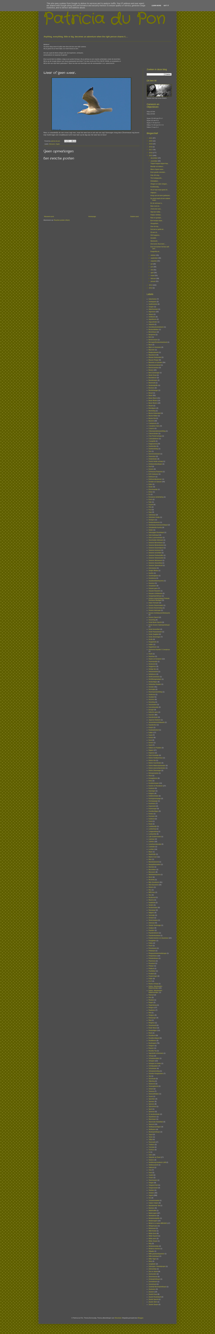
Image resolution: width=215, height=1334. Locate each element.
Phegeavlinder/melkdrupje (157, 953)
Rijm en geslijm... (156, 218)
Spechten (152, 1099)
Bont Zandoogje (154, 373)
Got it (166, 5)
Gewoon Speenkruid (155, 565)
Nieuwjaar (152, 910)
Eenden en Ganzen (155, 482)
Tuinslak (151, 1147)
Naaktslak (152, 902)
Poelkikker (152, 971)
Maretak (151, 867)
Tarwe (151, 1137)
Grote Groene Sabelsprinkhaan (159, 625)
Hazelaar (152, 656)
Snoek (151, 1096)
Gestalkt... (153, 238)
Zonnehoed (152, 1284)
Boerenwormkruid (155, 365)
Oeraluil (151, 918)
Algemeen (152, 312)
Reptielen (152, 1010)
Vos (150, 1198)
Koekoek (152, 788)
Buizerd (151, 421)
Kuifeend (152, 819)
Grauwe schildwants (155, 593)
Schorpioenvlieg (154, 1071)
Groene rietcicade (155, 610)
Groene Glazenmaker (156, 605)
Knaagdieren (153, 778)
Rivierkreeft (152, 1025)
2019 (151, 144)
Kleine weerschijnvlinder (157, 768)
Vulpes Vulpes (153, 1203)
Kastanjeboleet (154, 730)
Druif (150, 466)
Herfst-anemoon (154, 677)
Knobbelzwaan (154, 783)
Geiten (151, 530)
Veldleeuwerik (153, 1165)
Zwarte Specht (153, 1299)
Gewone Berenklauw (156, 543)
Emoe (151, 492)
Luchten (151, 849)
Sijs (150, 1076)
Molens (151, 887)
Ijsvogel (151, 710)
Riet (150, 1013)
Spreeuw (152, 1111)
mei (152, 270)
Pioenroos (152, 961)
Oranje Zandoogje (155, 925)
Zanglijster (152, 1264)
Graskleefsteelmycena (156, 581)
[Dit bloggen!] (68, 141)
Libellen (151, 841)
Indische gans (153, 712)
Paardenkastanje (154, 935)
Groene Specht (154, 617)
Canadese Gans (154, 426)
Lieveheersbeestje (155, 844)
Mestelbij (152, 880)
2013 (151, 288)
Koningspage (153, 801)
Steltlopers (152, 1129)
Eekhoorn (152, 477)
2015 (151, 155)
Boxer (151, 395)
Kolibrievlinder (153, 796)
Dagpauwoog (153, 444)
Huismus (152, 699)
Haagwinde (152, 642)
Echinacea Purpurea (155, 471)
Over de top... (154, 226)
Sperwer (151, 1101)
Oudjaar (151, 928)
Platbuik (151, 968)
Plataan (151, 966)
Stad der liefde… (156, 212)
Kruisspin (152, 816)
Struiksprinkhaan (154, 1132)
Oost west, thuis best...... (158, 244)
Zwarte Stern (153, 1302)
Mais (150, 859)
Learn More (156, 5)
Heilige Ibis (152, 669)
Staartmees (152, 1117)
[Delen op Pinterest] (75, 141)
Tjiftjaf (151, 1139)
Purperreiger (153, 976)
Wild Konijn (152, 1231)
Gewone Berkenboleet (156, 545)
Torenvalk (152, 1142)
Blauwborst (152, 355)
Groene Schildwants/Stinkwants (159, 613)
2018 (151, 147)
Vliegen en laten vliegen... (159, 184)
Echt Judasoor (153, 474)
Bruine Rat (152, 418)
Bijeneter (152, 350)
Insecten (151, 715)
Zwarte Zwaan (153, 1304)
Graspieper (152, 586)
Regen (151, 1002)
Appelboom (152, 319)
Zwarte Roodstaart (155, 1297)
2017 (151, 150)
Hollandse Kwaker (155, 684)
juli (152, 264)
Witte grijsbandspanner (156, 1254)
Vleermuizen (153, 1180)
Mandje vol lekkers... (157, 166)
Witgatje (151, 1251)
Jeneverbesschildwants (156, 722)
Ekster (151, 487)
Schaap (151, 1056)
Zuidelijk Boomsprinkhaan (157, 1287)
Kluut (150, 776)
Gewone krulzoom (155, 550)
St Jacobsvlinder (154, 1114)
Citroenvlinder (153, 433)
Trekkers (151, 1144)
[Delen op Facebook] (72, 141)
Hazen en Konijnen (155, 659)
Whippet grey (153, 1226)
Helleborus (152, 674)
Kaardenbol (153, 725)
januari (153, 281)
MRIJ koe (152, 892)
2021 (151, 138)
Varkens (151, 1160)
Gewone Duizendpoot (156, 548)
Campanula (153, 423)
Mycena (151, 900)
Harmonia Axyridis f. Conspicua (159, 649)
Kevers (151, 743)
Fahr (150, 502)
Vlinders (151, 1193)
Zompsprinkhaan (154, 1279)
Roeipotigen (153, 1030)
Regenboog (153, 1005)
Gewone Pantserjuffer (156, 555)
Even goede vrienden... (158, 172)
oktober (153, 255)
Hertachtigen (153, 682)
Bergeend (152, 334)
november (154, 161)
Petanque (152, 951)
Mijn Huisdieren (154, 882)
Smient (151, 1089)
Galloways (152, 515)
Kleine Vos (152, 760)
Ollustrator (118, 1318)
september (154, 258)
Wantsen (152, 1208)
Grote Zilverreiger (154, 637)
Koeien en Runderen (156, 786)
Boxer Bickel (153, 400)
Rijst (150, 1020)
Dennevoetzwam (154, 454)
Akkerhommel (153, 309)
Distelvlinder (153, 459)
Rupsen (151, 1048)
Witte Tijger (152, 1259)
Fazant (151, 504)
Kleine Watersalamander (157, 765)
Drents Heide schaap (156, 461)
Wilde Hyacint (153, 1236)
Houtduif (151, 697)
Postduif (151, 973)
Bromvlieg (152, 411)
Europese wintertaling (156, 497)
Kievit (150, 745)
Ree (150, 997)
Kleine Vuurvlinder (155, 763)
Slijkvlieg (152, 1081)
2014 (151, 285)
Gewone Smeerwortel (156, 558)
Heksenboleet (153, 671)
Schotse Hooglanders (156, 1073)
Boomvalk (152, 383)
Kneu (150, 781)
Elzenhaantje (153, 489)
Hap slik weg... (155, 175)
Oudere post (134, 216)
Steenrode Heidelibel (156, 1122)
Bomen (151, 370)
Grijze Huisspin (154, 603)
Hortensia (152, 694)
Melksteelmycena (154, 874)
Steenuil (151, 1124)
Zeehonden (152, 1274)
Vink (150, 1170)
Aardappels (152, 302)
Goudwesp (152, 578)
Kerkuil (151, 737)
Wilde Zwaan (153, 1241)
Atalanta (151, 324)
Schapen (152, 1061)
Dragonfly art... (155, 251)
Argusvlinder (153, 322)
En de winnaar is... (156, 203)
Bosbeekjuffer (153, 385)
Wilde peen (152, 1238)
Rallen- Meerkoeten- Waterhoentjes (155, 987)
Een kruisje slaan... (156, 221)
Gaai (150, 512)
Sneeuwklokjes (154, 1094)
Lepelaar (152, 839)
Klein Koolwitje (154, 755)
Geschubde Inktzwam (156, 540)
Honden (151, 687)
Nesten (151, 905)
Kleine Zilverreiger (155, 770)
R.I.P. (150, 981)
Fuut (150, 510)
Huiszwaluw (153, 704)
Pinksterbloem (153, 958)
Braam (151, 406)
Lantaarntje (152, 834)
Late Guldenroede (155, 836)
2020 (151, 141)
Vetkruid (151, 1167)
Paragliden (152, 941)
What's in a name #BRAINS (158, 1223)
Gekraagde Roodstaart (156, 532)
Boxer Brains (153, 403)
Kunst (150, 821)
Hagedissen (153, 647)
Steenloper (152, 1119)
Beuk (150, 345)
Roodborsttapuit (154, 1038)
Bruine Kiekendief (155, 413)
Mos (150, 890)
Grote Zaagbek (154, 634)
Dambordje (152, 446)
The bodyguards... (156, 178)
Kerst (150, 740)
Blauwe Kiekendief (155, 357)
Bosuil (151, 393)
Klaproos (152, 753)
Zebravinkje (153, 1269)
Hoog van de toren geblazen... (160, 195)
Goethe (151, 573)
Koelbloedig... (155, 187)
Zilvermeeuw (153, 1277)
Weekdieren (153, 1216)
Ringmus (152, 1023)
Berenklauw (153, 332)
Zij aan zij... (154, 232)
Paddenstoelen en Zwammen (158, 938)
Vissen (151, 1177)
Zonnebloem (153, 1281)
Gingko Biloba (153, 570)
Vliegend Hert (153, 1185)
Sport (150, 1109)
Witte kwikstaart (154, 1256)
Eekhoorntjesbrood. (155, 479)
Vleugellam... (154, 223)
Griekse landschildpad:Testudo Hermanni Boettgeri (159, 599)
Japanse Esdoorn (155, 720)
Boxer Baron (153, 398)
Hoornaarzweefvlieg (155, 692)
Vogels (58, 144)
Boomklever (153, 378)
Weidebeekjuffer (154, 1218)
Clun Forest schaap (155, 436)
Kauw (150, 735)
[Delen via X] (70, 141)
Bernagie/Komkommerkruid (158, 342)
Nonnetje (152, 915)
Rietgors (151, 1015)
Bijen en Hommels (155, 347)
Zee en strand (153, 1271)
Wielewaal (152, 1228)
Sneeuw (151, 1091)
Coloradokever (154, 439)
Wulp (150, 1261)
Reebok (151, 1000)
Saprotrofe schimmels (156, 1053)
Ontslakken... (154, 181)
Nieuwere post (49, 216)
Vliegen (151, 1183)
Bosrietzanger (153, 390)
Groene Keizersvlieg (155, 608)
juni (152, 267)
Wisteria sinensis (154, 1249)
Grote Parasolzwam (155, 632)
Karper (151, 727)
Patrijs (151, 943)
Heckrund (152, 664)
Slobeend (152, 1084)
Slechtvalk (152, 1079)
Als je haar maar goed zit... (159, 190)
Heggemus (152, 666)
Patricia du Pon (104, 19)
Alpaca (151, 314)
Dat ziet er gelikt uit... (157, 229)
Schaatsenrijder (154, 1058)
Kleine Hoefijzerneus (156, 758)
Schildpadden (153, 1066)
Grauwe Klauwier (154, 591)
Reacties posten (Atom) (62, 220)
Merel (150, 877)
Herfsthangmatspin (155, 679)
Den (150, 451)
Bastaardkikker (154, 329)
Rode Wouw (153, 1028)
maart (153, 275)
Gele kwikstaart (154, 535)
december (154, 158)
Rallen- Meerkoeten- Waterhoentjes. (155, 991)
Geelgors (152, 520)
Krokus (151, 814)
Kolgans (151, 793)
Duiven (151, 469)
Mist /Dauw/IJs (153, 885)
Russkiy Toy (153, 1051)
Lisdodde (152, 847)
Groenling (152, 620)
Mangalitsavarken (155, 864)
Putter (151, 978)
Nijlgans (151, 913)
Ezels (150, 499)
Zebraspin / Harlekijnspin (157, 1266)
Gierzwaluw (153, 568)
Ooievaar (152, 923)
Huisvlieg (152, 702)
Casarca (151, 428)
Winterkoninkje (154, 1246)
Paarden (151, 930)
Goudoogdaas (153, 576)
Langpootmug (153, 831)
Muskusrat (152, 897)
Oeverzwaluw (153, 920)
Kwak (150, 824)
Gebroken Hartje (154, 517)
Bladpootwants (154, 352)
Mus (150, 895)
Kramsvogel (153, 808)
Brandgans (152, 408)
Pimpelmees (153, 956)
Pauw (150, 945)
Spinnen (151, 1104)
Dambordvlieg (153, 449)
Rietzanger (152, 1018)
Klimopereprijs (153, 773)
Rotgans (151, 1046)
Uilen (150, 1155)
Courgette (152, 441)
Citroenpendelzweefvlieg (157, 431)
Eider (150, 484)
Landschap (152, 829)
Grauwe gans (153, 588)
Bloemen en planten (155, 362)
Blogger (140, 1318)
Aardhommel (153, 304)
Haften (151, 644)
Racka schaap (153, 984)
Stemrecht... (154, 241)
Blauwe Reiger (154, 360)
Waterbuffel (152, 1210)
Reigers (151, 1007)
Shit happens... (155, 235)
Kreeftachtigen (153, 811)
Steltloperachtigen (155, 1127)
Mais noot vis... (155, 206)
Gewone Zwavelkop (155, 563)
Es (149, 494)
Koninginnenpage (155, 798)
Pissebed (152, 963)
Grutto (151, 639)
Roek (150, 1033)
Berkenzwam (153, 340)
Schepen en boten (155, 1063)
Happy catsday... (155, 215)
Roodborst (152, 1035)
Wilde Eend (152, 1233)
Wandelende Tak (154, 1205)
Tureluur (151, 1150)
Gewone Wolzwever (155, 560)
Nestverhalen (153, 907)
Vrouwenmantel (154, 1200)
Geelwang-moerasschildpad (158, 525)
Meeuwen (52, 144)
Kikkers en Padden (155, 748)
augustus (154, 261)
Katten (151, 732)
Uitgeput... (153, 193)
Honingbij (152, 689)
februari (153, 278)
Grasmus (152, 583)
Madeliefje (152, 854)
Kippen (151, 750)
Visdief (151, 1175)
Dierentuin (152, 456)
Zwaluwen (152, 1289)
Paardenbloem (154, 933)
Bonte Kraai (153, 375)
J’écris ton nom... (156, 209)
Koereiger (152, 791)
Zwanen (151, 1292)
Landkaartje (153, 826)
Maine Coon (153, 857)
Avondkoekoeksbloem (156, 327)
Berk (150, 337)
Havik (150, 654)
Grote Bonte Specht (155, 622)
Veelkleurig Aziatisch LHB (157, 1162)
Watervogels (153, 1213)
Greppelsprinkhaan (155, 596)
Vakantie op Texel (155, 1157)
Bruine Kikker (153, 416)
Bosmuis (151, 388)
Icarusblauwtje (153, 707)
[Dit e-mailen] (65, 141)
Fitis (150, 507)
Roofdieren (152, 1040)
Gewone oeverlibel (155, 553)
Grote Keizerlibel (154, 629)
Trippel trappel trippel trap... (159, 163)
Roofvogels (152, 1043)
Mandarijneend (154, 862)
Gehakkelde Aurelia (155, 527)
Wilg (150, 1243)
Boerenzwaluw (154, 367)
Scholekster (153, 1068)
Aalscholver (153, 299)
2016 (151, 153)
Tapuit (151, 1134)
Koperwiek (152, 806)
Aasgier (151, 307)
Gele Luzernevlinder (155, 537)
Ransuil (151, 995)
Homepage (92, 216)
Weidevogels (153, 1221)
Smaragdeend (153, 1086)
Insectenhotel (153, 717)
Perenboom (153, 948)
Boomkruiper (153, 380)
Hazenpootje (153, 661)
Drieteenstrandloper (155, 464)
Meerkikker (152, 869)
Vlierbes (151, 1190)
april (152, 273)
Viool (150, 1172)
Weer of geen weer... (157, 169)
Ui (149, 1152)
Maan (150, 852)
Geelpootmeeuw (154, 522)
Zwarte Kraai (153, 1294)
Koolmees (152, 803)
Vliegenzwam (153, 1188)
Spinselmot (152, 1106)
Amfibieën (152, 317)
